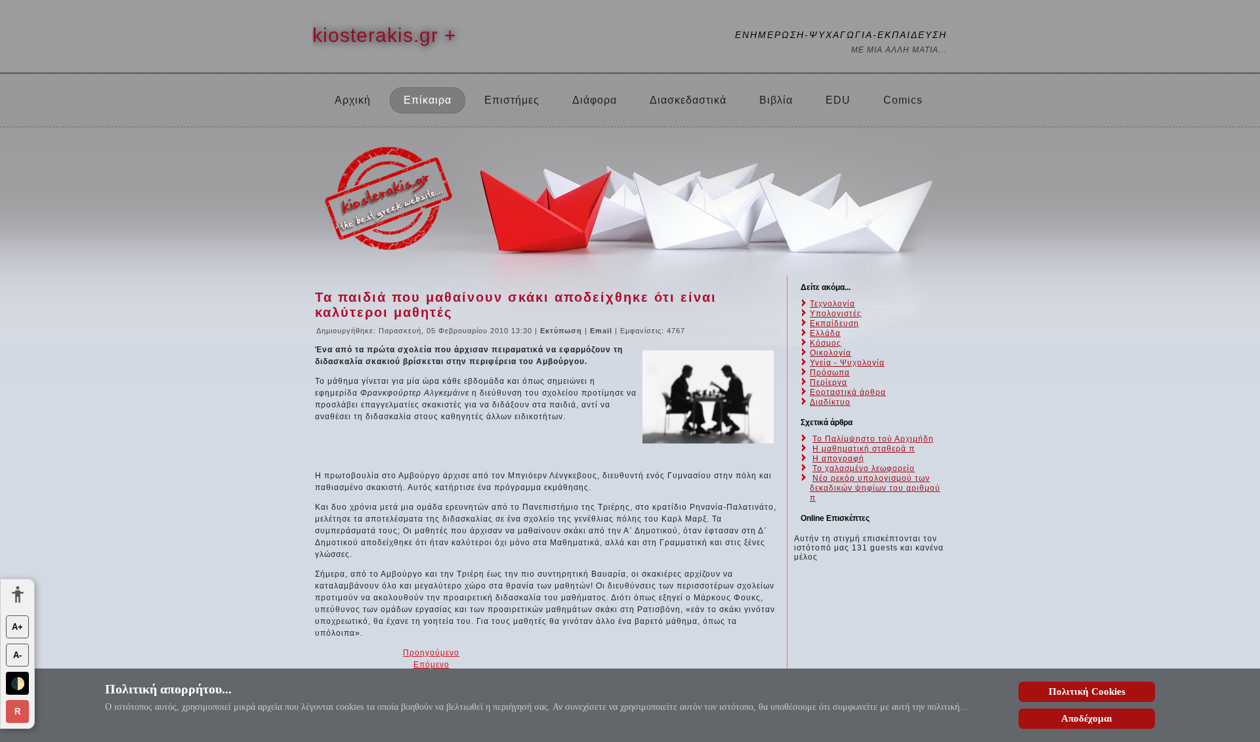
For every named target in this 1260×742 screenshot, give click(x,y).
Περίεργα (828, 382)
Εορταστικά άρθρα (848, 392)
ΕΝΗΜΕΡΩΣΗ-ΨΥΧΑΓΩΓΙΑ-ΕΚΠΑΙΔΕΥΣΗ (841, 35)
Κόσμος (825, 343)
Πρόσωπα (830, 372)
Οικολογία (830, 353)
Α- (17, 655)
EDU (838, 100)
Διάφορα (594, 100)
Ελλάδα (825, 333)
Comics (903, 100)
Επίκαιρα (428, 100)
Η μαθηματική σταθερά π (863, 448)
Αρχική (353, 100)
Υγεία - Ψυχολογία (847, 362)
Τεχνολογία (832, 303)
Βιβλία (776, 100)
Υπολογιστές (836, 313)
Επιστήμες (511, 100)
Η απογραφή (838, 458)
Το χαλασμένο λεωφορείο (863, 468)
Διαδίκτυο (830, 402)
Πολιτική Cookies (1087, 691)
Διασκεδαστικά (688, 100)
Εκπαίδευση (834, 323)
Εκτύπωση (562, 331)
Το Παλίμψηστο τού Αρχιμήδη (873, 438)
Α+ (17, 627)
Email (602, 331)
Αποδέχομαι (1086, 718)
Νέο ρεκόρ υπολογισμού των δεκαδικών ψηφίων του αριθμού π (875, 488)
